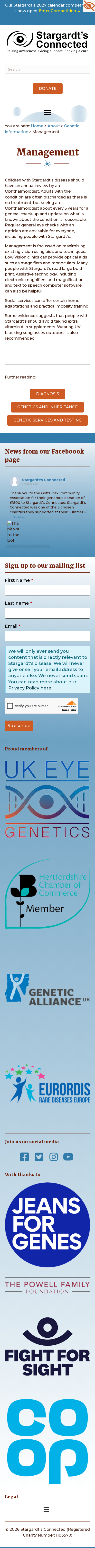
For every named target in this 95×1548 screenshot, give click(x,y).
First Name (19, 580)
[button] (48, 88)
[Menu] (47, 113)
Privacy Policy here (29, 688)
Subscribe (19, 725)
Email (12, 626)
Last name (18, 603)
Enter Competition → (60, 11)
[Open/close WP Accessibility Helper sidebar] (89, 6)
